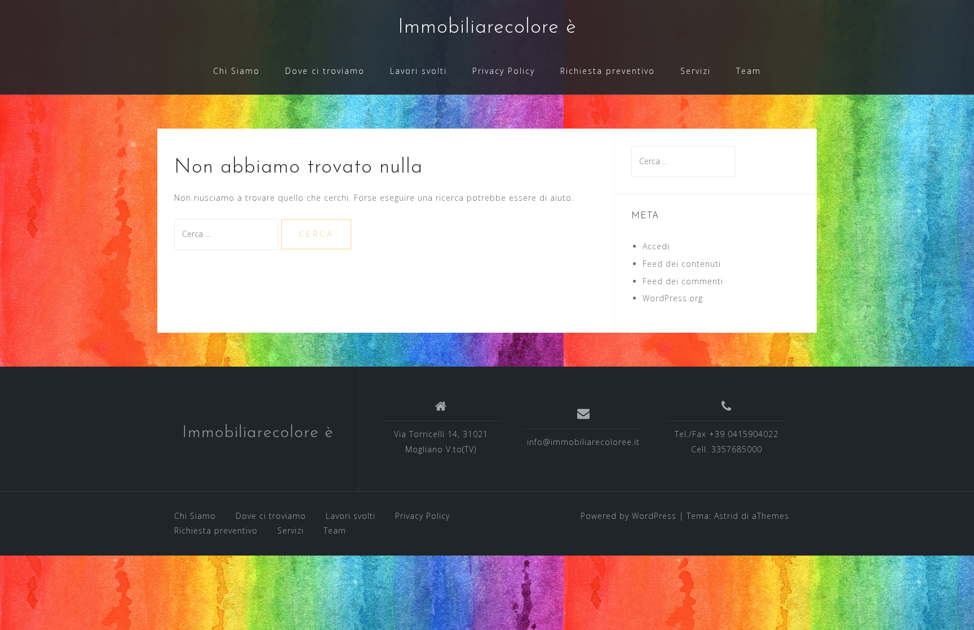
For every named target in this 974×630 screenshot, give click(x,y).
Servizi (695, 70)
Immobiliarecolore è (487, 27)
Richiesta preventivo (607, 70)
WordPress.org (673, 298)
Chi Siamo (236, 70)
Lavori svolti (418, 70)
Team (748, 70)
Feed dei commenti (683, 281)
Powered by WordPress (628, 515)
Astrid (726, 515)
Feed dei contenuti (682, 263)
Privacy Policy (503, 70)
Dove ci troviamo (325, 70)
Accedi (656, 246)
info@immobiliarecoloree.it (583, 442)
